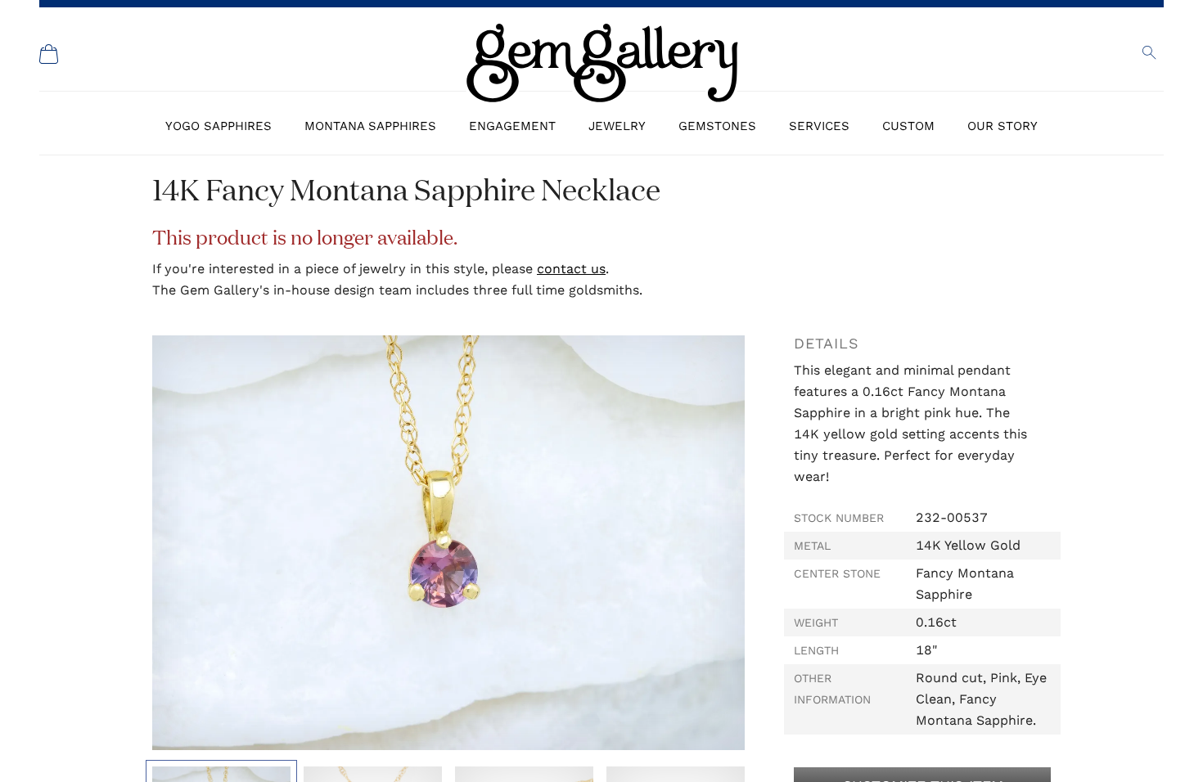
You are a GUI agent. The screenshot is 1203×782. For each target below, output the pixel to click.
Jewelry (617, 126)
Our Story (1002, 126)
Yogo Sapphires (218, 126)
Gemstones (717, 126)
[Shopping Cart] (49, 54)
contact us (571, 268)
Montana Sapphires (370, 126)
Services (819, 126)
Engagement (512, 126)
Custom (908, 126)
